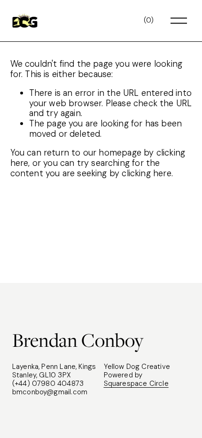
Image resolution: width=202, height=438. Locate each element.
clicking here (146, 173)
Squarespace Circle (136, 384)
